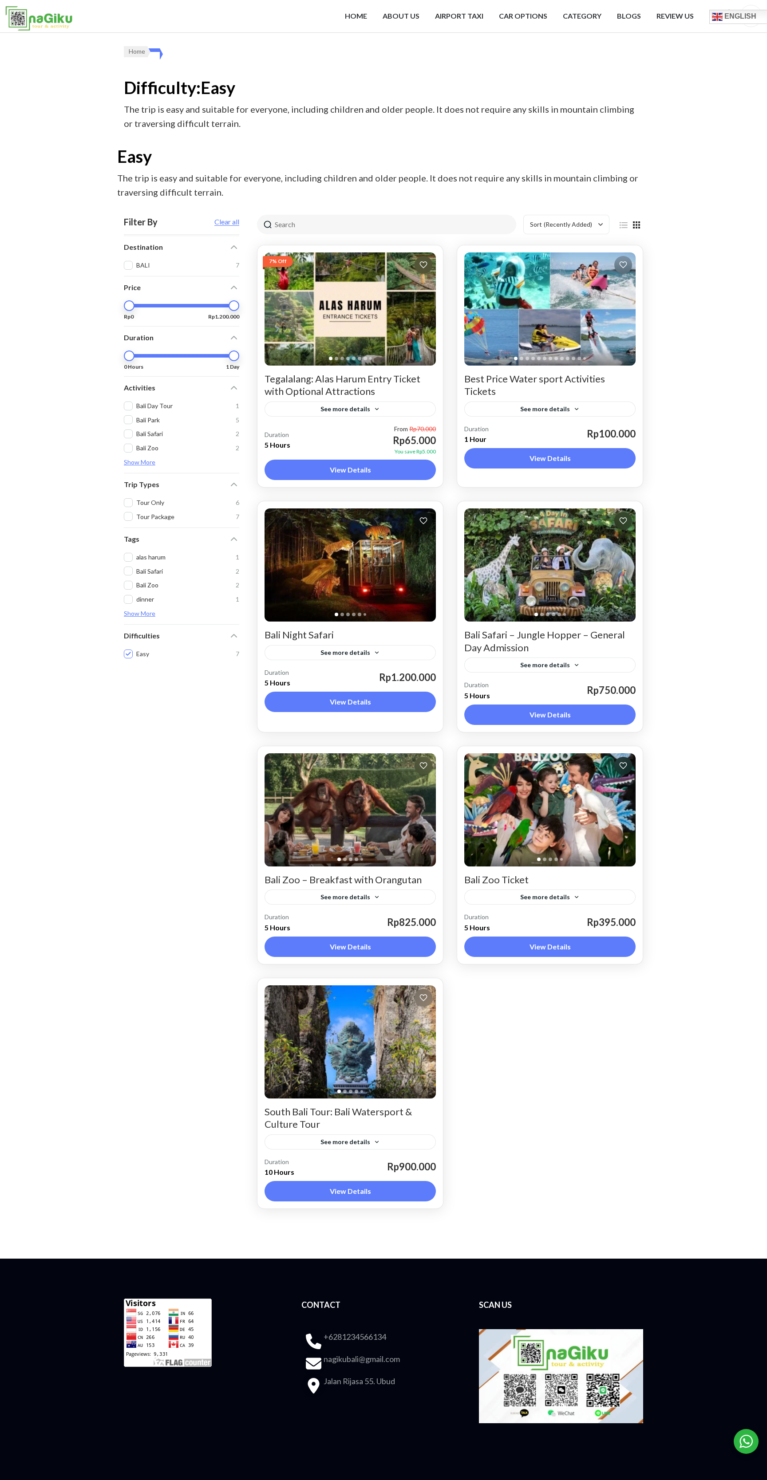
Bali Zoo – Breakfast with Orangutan (343, 880)
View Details (350, 469)
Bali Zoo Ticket (496, 880)
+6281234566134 (355, 1337)
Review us (675, 16)
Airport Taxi (459, 16)
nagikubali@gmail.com (362, 1359)
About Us (401, 16)
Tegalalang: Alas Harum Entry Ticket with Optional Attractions (342, 385)
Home (356, 16)
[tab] (330, 358)
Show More (139, 462)
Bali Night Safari (299, 635)
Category (582, 16)
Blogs (629, 16)
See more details (345, 409)
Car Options (523, 16)
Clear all (226, 221)
